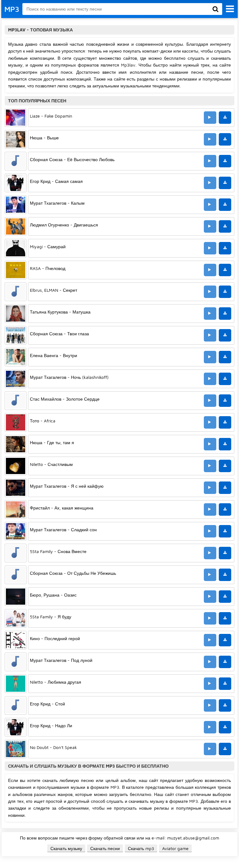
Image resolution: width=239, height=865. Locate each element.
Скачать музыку (66, 848)
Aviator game (175, 848)
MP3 (11, 9)
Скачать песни (105, 848)
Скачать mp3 (141, 848)
